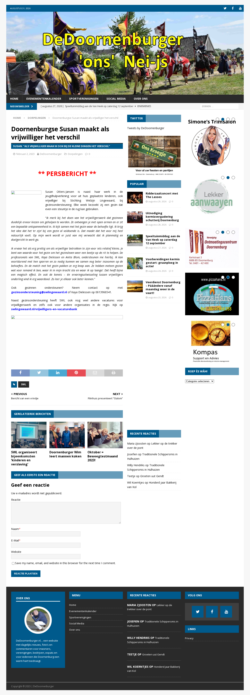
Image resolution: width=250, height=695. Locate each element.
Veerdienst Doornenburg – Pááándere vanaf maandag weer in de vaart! (163, 287)
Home (14, 98)
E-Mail (15, 540)
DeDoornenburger (51, 154)
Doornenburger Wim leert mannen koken (65, 454)
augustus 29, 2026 (157, 201)
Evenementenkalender (43, 98)
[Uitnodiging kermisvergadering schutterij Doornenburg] (135, 217)
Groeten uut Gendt (152, 476)
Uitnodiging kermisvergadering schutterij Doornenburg (162, 216)
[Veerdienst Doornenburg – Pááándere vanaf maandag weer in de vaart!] (135, 286)
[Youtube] (240, 8)
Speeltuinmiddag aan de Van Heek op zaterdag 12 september (163, 239)
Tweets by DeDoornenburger (145, 128)
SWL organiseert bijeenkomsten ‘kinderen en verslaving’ (24, 458)
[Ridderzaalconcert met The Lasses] (135, 197)
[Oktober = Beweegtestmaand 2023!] (105, 435)
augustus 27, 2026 (157, 247)
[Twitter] (225, 8)
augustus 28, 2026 (157, 224)
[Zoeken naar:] (219, 106)
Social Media (116, 98)
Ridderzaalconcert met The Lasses (162, 195)
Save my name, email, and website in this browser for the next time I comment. (65, 563)
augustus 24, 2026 (157, 270)
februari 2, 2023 (25, 154)
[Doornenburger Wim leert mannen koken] (67, 435)
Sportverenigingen (83, 98)
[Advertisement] (154, 366)
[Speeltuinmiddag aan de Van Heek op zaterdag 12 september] (135, 240)
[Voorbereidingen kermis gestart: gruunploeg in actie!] (135, 263)
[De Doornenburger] (125, 92)
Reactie (16, 500)
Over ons (141, 98)
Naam (15, 529)
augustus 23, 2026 (157, 297)
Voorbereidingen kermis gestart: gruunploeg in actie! (163, 262)
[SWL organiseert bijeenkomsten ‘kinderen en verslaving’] (28, 435)
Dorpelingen (75, 154)
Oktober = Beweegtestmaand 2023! (103, 456)
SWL (23, 384)
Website (16, 552)
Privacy (189, 638)
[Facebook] (232, 8)
